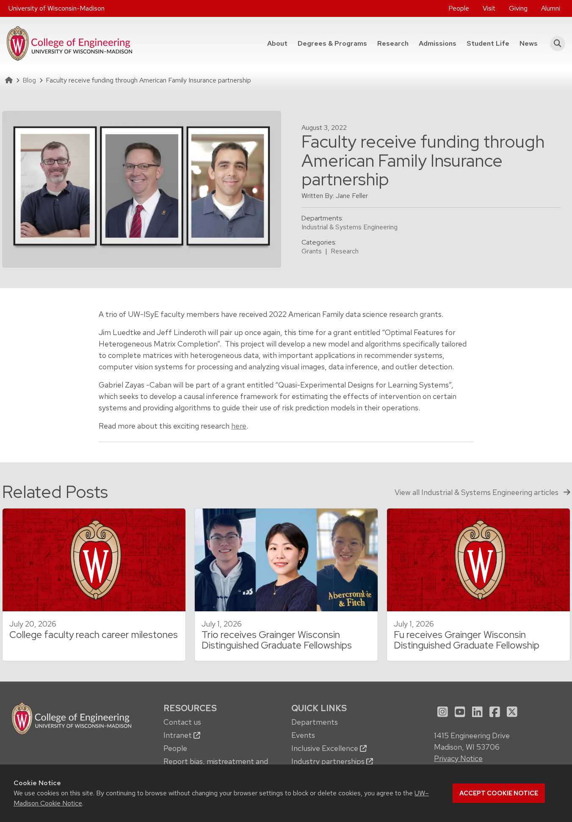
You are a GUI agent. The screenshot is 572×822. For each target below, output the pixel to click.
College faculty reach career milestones (93, 634)
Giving (518, 8)
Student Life (488, 43)
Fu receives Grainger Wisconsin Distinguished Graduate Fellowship (466, 640)
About (277, 43)
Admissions (437, 43)
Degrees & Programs (335, 43)
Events (303, 735)
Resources (190, 708)
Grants (311, 251)
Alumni (550, 8)
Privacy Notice (458, 758)
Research (393, 43)
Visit (489, 8)
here (238, 426)
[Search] (555, 44)
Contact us (182, 722)
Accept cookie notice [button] (498, 793)
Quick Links (319, 708)
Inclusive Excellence (325, 748)
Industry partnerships (328, 761)
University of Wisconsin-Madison (56, 8)
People (458, 8)
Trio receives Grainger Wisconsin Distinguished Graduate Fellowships (277, 640)
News (528, 43)
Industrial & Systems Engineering (349, 227)
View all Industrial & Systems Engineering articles (477, 492)
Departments (314, 722)
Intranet (178, 735)
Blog (29, 80)
